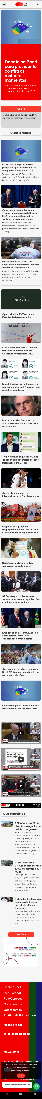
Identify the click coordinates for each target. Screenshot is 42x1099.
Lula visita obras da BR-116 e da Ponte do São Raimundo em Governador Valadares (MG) (19, 351)
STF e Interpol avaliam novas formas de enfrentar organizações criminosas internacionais (21, 599)
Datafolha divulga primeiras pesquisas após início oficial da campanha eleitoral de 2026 (19, 167)
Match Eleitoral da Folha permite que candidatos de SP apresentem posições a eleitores (21, 387)
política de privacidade (20, 1071)
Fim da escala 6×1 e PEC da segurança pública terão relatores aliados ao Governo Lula (20, 264)
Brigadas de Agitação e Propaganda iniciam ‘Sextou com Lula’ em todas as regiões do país (20, 529)
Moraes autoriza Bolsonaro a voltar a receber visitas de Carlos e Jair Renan (20, 423)
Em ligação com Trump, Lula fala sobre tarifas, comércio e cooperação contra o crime (20, 636)
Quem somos (13, 1009)
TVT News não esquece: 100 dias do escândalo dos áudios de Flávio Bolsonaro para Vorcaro (21, 460)
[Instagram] (13, 1034)
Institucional (12, 993)
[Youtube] (5, 1034)
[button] (4, 4)
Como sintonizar (15, 1004)
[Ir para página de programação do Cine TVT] (21, 807)
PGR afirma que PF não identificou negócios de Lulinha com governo (27, 826)
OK (21, 1075)
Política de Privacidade (20, 1015)
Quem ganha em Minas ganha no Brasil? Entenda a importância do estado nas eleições (20, 672)
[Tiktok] (24, 1034)
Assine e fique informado (21, 1061)
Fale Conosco (13, 998)
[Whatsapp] (9, 1034)
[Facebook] (20, 1034)
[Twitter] (16, 1034)
